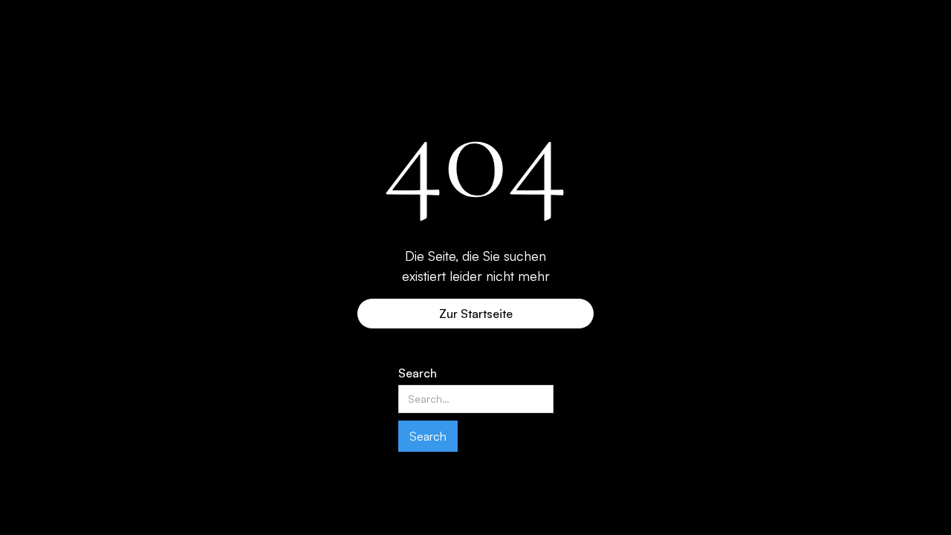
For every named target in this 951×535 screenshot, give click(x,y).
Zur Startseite (476, 313)
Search (417, 373)
